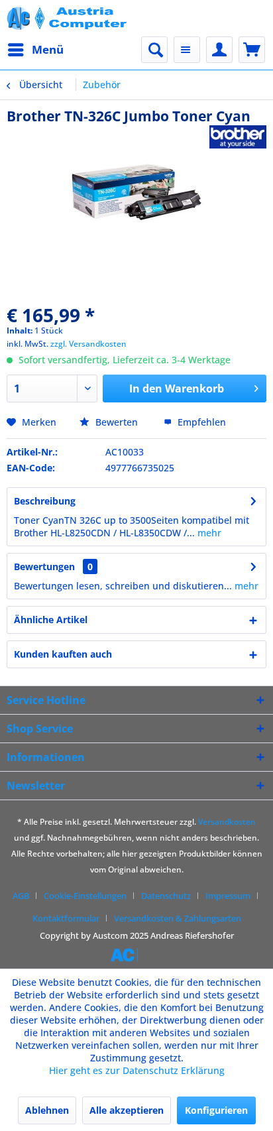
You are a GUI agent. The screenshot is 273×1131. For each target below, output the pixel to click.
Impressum (227, 896)
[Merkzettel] (187, 49)
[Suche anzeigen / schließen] (154, 49)
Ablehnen (47, 1110)
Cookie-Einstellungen (85, 896)
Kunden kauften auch (63, 654)
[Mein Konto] (219, 49)
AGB (21, 896)
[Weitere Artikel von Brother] (237, 137)
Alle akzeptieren (126, 1110)
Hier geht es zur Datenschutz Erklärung (137, 1070)
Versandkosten (227, 821)
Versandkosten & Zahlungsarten (177, 918)
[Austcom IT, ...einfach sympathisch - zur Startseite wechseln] (68, 18)
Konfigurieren (216, 1110)
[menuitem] (35, 49)
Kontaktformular (65, 918)
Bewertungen (44, 566)
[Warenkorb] (252, 49)
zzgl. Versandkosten (88, 343)
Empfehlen (200, 422)
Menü (48, 49)
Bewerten (116, 422)
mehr (208, 532)
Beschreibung (45, 501)
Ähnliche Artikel (50, 619)
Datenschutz (166, 896)
